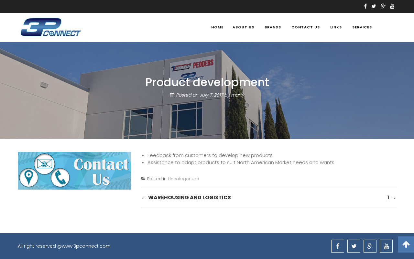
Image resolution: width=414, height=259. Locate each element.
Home (217, 27)
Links (336, 27)
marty (237, 95)
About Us (243, 27)
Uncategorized (183, 179)
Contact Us (305, 27)
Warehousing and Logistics (186, 197)
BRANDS (273, 27)
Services (362, 27)
